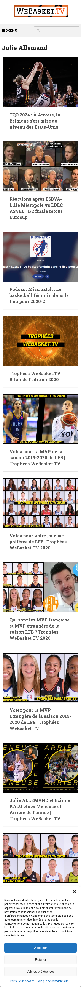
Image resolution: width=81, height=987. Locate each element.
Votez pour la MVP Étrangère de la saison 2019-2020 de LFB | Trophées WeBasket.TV (40, 719)
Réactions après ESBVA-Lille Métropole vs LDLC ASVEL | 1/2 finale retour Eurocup (36, 208)
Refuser (40, 959)
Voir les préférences (41, 971)
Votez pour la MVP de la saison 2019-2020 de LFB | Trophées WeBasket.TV (37, 457)
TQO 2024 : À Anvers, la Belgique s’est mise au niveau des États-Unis (35, 121)
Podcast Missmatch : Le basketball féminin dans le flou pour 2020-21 (39, 295)
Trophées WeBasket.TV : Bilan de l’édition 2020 (36, 376)
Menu (11, 30)
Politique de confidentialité (52, 981)
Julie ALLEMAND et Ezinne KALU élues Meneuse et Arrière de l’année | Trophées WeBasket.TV (40, 809)
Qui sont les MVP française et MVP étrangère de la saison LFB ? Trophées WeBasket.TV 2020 (40, 629)
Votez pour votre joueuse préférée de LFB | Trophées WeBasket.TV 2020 (38, 542)
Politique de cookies (22, 981)
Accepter (40, 947)
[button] (74, 892)
